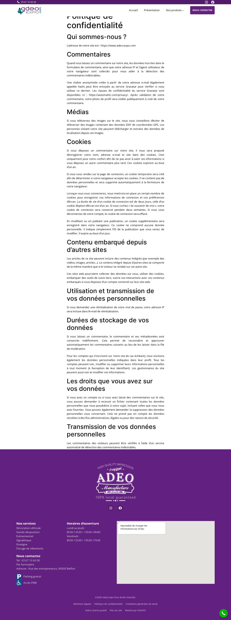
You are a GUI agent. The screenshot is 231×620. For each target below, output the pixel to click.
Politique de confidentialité (108, 603)
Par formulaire (25, 564)
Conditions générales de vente (142, 603)
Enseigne (21, 544)
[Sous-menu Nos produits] (183, 10)
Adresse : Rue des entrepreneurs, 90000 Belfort (45, 568)
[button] (202, 10)
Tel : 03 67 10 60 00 (28, 560)
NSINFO (142, 610)
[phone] (18, 2)
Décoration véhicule (28, 528)
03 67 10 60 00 (28, 1)
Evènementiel (24, 536)
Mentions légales (82, 603)
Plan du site (116, 610)
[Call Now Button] (223, 613)
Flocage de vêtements (29, 548)
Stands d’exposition (28, 532)
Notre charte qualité (96, 610)
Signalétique (23, 540)
